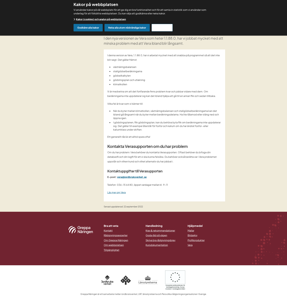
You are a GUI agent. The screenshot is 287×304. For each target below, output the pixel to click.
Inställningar (162, 27)
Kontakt (108, 230)
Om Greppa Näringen (116, 240)
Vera (190, 245)
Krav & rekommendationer (160, 230)
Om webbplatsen (114, 245)
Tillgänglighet (111, 250)
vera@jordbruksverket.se (132, 177)
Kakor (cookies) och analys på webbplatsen (101, 19)
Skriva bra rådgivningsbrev (160, 240)
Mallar (191, 230)
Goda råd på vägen (156, 235)
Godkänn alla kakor (88, 27)
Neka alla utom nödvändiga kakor (127, 27)
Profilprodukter (196, 240)
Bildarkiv (206, 235)
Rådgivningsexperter (116, 235)
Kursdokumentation (157, 245)
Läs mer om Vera (116, 192)
